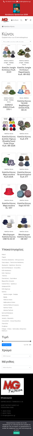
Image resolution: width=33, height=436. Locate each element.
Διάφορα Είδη (6, 286)
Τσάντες (4, 276)
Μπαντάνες (5, 315)
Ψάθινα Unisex (7, 299)
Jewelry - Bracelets (7, 318)
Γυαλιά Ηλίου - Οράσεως (9, 284)
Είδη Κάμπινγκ (6, 289)
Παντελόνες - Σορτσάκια (9, 278)
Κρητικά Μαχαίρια (7, 313)
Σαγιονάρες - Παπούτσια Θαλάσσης (13, 262)
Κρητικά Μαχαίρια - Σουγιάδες (11, 268)
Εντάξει (16, 433)
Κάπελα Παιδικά (8, 310)
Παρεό (4, 257)
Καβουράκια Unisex (9, 302)
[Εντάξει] (31, 428)
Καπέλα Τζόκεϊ (7, 307)
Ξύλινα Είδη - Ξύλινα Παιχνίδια (11, 321)
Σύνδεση (15, 20)
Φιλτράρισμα (7, 345)
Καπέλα (4, 292)
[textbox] (16, 356)
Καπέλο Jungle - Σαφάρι (10, 294)
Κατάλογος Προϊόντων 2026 (16, 14)
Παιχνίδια (5, 323)
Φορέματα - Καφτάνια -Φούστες (11, 265)
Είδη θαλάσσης (6, 270)
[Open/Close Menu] (30, 20)
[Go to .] (2, 26)
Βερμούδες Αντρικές (8, 281)
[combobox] (16, 356)
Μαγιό (4, 254)
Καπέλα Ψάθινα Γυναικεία (11, 305)
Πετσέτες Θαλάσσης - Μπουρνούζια (13, 260)
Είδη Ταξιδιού (6, 273)
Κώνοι (5, 297)
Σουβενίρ (4, 326)
